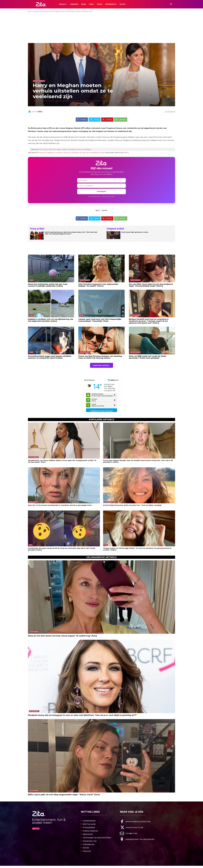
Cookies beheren (90, 831)
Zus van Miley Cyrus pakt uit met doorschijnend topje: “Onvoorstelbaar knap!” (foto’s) (151, 285)
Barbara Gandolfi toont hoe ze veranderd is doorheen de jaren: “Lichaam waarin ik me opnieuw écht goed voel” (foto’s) (148, 321)
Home (30, 11)
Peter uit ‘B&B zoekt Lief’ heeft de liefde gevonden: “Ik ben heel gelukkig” (147, 357)
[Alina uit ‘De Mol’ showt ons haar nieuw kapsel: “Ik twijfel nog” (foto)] (101, 597)
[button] (171, 4)
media (97, 210)
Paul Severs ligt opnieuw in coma (134, 232)
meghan (104, 210)
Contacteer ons (90, 841)
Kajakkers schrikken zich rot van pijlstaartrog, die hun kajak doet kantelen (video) (50, 320)
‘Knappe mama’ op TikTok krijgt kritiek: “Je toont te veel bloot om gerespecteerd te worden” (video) (137, 549)
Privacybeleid (89, 827)
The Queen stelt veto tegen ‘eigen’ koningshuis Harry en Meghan (65, 149)
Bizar (82, 315)
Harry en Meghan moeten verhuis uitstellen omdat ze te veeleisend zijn (72, 153)
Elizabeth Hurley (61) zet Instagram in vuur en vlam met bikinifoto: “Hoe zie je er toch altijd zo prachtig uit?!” (82, 715)
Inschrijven (101, 191)
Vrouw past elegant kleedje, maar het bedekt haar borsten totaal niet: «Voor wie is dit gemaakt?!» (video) (138, 461)
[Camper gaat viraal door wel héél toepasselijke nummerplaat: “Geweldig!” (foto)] (101, 303)
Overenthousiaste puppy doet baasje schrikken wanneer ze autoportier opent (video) (49, 357)
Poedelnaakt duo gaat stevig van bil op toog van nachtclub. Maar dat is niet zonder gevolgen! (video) (61, 549)
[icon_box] (135, 821)
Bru (40, 111)
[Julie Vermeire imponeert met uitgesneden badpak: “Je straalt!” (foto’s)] (101, 268)
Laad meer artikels (101, 365)
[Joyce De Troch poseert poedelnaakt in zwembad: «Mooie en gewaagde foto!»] (64, 485)
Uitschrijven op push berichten (97, 837)
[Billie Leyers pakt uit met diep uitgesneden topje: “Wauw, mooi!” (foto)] (101, 756)
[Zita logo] (41, 4)
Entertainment (44, 11)
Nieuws (35, 11)
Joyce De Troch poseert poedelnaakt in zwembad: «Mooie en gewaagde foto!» (60, 505)
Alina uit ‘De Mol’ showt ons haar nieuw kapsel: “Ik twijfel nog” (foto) (62, 636)
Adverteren (88, 834)
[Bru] (30, 111)
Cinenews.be (88, 844)
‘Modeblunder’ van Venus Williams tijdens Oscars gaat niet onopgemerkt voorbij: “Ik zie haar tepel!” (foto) (62, 461)
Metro (126, 153)
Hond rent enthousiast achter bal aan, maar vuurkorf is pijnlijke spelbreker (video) (48, 285)
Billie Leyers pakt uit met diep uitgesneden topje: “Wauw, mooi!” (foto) (64, 794)
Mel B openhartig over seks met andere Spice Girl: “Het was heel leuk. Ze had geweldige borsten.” (71, 233)
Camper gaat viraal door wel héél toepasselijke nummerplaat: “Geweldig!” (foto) (99, 320)
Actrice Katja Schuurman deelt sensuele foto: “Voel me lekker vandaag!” (132, 505)
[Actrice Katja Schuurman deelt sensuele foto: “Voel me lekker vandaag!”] (139, 485)
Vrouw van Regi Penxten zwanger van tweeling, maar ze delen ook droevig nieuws (100, 357)
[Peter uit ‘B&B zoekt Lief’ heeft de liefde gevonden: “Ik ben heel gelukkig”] (152, 340)
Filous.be (87, 851)
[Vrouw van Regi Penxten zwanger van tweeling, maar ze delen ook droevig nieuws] (101, 340)
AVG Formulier (89, 824)
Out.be (86, 847)
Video (31, 280)
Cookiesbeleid (89, 820)
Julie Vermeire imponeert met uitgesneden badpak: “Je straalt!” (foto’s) (98, 285)
